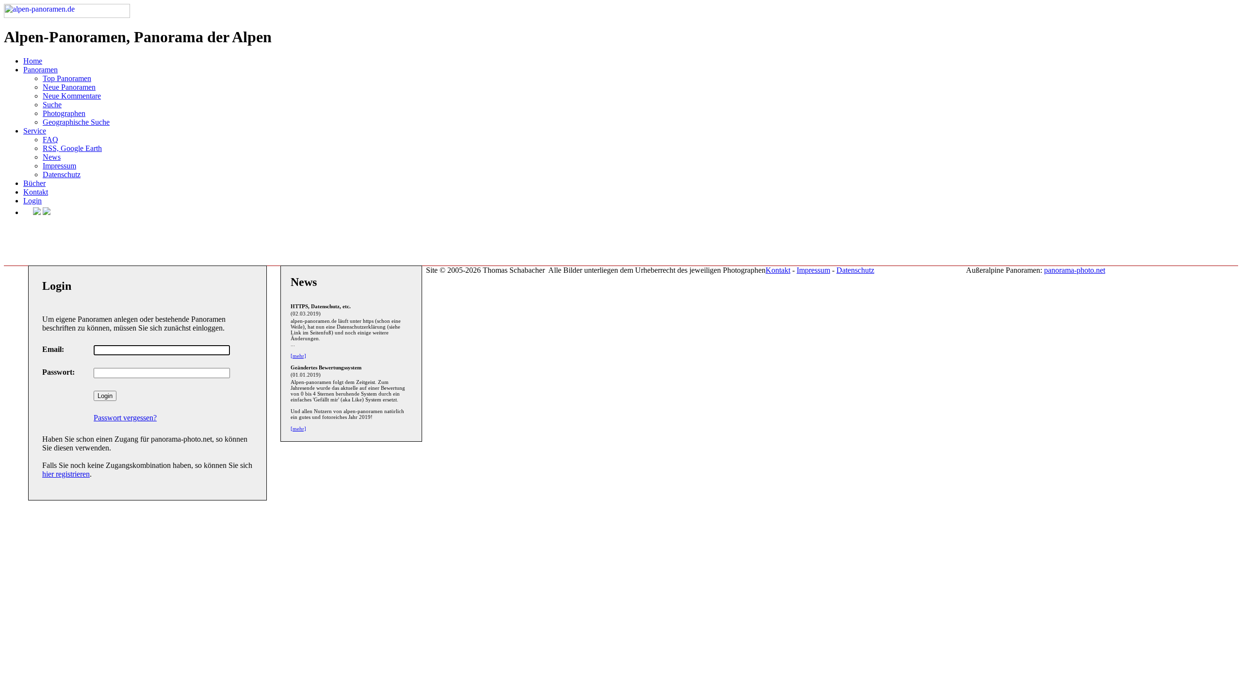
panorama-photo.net (1074, 270)
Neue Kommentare (72, 96)
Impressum (59, 166)
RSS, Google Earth (72, 148)
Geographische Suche (76, 122)
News (52, 157)
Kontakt (35, 192)
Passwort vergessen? (125, 418)
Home (32, 61)
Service (34, 131)
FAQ (50, 139)
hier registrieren (66, 474)
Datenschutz (62, 174)
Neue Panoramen (69, 87)
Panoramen (40, 70)
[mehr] (298, 356)
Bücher (34, 183)
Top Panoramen (67, 78)
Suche (52, 104)
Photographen (64, 113)
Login (32, 201)
